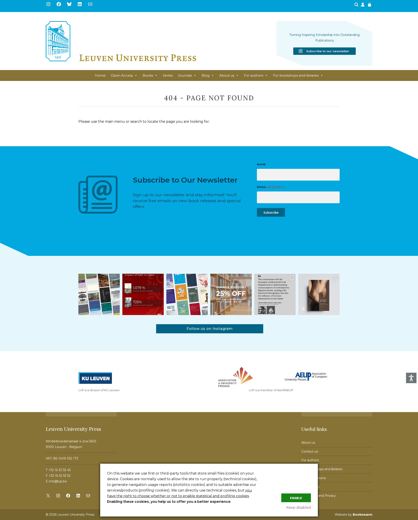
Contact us (309, 451)
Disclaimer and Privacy (318, 496)
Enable (296, 498)
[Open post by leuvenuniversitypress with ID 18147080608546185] (187, 294)
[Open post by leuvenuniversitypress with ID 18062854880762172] (99, 294)
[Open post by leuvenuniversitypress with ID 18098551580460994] (231, 294)
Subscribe (270, 212)
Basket (370, 6)
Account (363, 6)
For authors (253, 75)
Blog (205, 75)
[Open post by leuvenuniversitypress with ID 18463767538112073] (143, 294)
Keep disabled (298, 507)
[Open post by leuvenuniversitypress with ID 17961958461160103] (275, 294)
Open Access (122, 75)
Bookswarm (362, 515)
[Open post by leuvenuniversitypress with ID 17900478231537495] (319, 294)
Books (148, 75)
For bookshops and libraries (296, 75)
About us (226, 75)
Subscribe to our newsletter (327, 51)
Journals (185, 75)
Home (100, 75)
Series (168, 75)
